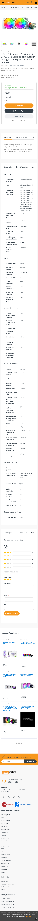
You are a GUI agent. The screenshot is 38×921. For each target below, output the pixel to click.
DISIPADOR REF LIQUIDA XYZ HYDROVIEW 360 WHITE (9, 675)
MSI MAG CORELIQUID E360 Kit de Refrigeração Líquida (27, 643)
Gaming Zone (5, 863)
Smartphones (5, 838)
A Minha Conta (5, 898)
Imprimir (20, 116)
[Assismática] (10, 2)
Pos (2, 817)
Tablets (3, 835)
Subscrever (30, 761)
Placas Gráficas (5, 820)
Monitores (4, 858)
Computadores (5, 829)
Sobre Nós (4, 881)
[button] (24, 2)
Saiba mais (28, 916)
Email (6, 604)
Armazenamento (6, 860)
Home (3, 7)
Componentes (15, 7)
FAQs (3, 890)
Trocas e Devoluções (7, 907)
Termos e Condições (7, 884)
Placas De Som (5, 846)
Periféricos (4, 866)
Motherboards (5, 855)
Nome (6, 596)
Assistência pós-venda (7, 904)
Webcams (4, 849)
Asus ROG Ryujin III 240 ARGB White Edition (26, 674)
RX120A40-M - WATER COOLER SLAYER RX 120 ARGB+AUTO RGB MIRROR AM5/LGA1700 (10, 708)
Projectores (4, 823)
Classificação (8, 577)
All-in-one (4, 852)
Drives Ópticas (5, 815)
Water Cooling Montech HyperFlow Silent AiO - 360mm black (27, 707)
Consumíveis (5, 841)
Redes (3, 872)
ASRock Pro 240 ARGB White (9, 642)
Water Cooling (5, 51)
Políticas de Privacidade (8, 887)
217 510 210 (13, 782)
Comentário (7, 583)
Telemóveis (4, 832)
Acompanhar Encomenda (8, 901)
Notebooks (4, 826)
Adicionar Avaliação (11, 613)
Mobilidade (4, 869)
